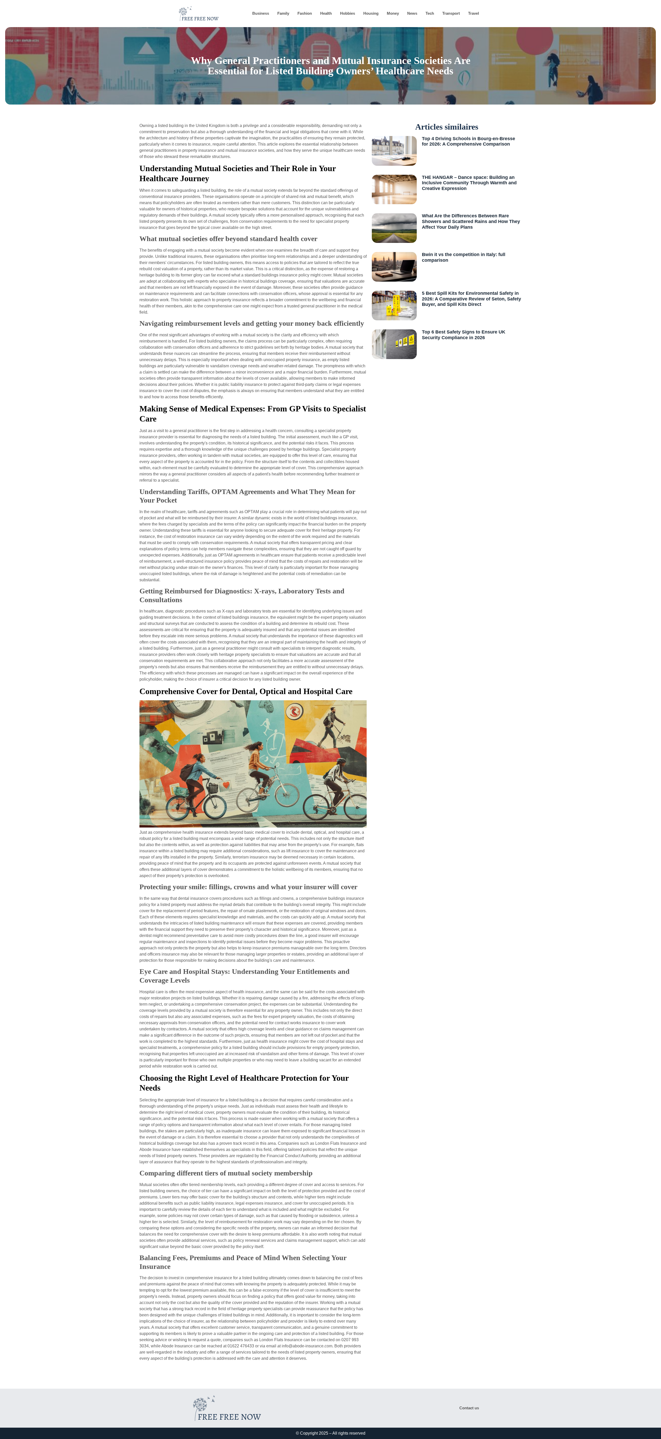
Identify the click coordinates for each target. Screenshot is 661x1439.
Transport (451, 13)
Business (260, 13)
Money (393, 13)
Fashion (304, 13)
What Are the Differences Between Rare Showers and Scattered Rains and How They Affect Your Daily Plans (471, 221)
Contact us (469, 1408)
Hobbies (347, 13)
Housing (371, 13)
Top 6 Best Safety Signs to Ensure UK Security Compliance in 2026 (463, 334)
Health (326, 13)
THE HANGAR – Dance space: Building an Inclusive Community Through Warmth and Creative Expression (469, 183)
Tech (430, 13)
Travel (473, 13)
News (412, 13)
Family (283, 13)
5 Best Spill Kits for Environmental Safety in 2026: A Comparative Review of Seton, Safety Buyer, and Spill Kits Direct (471, 299)
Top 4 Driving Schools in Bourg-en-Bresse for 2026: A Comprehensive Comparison (468, 141)
